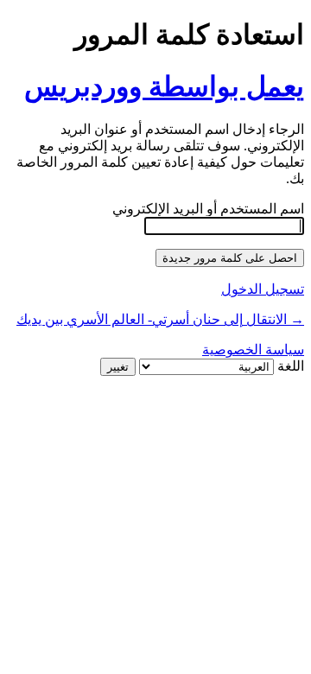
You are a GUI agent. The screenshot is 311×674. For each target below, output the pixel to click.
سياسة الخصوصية (253, 349)
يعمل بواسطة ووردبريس (164, 86)
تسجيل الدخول (262, 289)
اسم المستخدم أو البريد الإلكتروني (208, 208)
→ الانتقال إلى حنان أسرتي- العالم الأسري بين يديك (160, 319)
